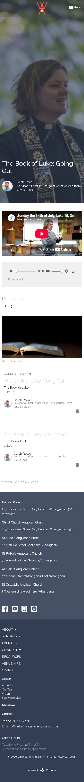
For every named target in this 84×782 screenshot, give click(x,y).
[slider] (25, 271)
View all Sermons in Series (20, 482)
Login (73, 756)
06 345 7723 (21, 721)
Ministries (8, 705)
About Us (8, 685)
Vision (6, 693)
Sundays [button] (9, 636)
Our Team (8, 689)
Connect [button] (10, 650)
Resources (11, 657)
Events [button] (8, 643)
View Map (8, 514)
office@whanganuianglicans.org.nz (35, 726)
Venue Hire (11, 663)
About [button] (7, 629)
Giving (7, 670)
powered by (40, 773)
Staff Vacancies (11, 697)
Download (15, 279)
